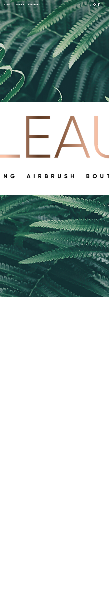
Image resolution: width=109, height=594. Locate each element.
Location (19, 4)
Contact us (34, 4)
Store (7, 4)
